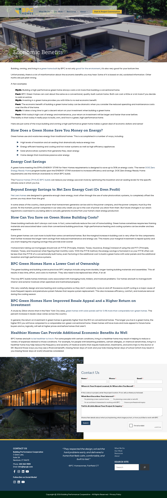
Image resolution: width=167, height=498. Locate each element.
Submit (86, 423)
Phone (112, 378)
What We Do (44, 12)
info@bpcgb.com (25, 467)
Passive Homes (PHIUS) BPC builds (33, 179)
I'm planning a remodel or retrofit (125, 399)
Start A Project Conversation (107, 12)
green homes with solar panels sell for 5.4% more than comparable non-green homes (106, 310)
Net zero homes (18, 195)
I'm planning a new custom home (96, 399)
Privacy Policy (115, 494)
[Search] (144, 467)
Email (140, 378)
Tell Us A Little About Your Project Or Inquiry (102, 406)
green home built (49, 68)
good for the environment (88, 68)
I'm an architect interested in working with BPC (102, 402)
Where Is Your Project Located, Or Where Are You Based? (108, 386)
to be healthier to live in (42, 338)
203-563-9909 (25, 464)
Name (84, 378)
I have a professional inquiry (134, 402)
